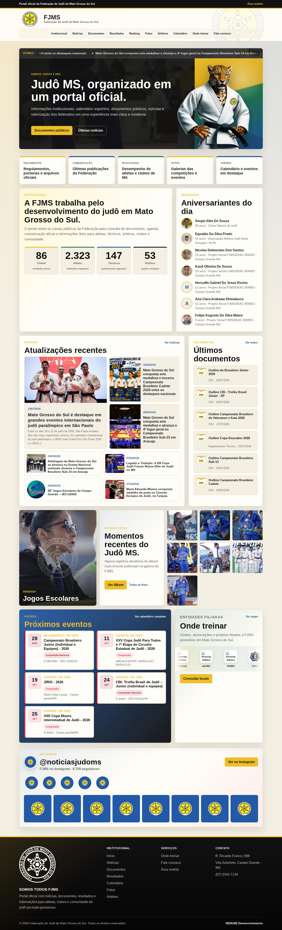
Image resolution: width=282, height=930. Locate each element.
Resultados (117, 33)
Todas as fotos (138, 584)
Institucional (59, 33)
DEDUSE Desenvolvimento (244, 923)
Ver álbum (115, 585)
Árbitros (163, 33)
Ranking (134, 33)
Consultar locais (196, 678)
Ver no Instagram (241, 762)
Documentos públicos (51, 130)
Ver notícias (172, 342)
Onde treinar (201, 33)
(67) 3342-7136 (227, 874)
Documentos (96, 33)
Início (111, 856)
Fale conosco (222, 33)
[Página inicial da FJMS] (37, 864)
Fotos (148, 33)
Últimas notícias (90, 130)
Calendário (180, 33)
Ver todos (251, 342)
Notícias (77, 33)
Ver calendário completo (150, 616)
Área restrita (255, 3)
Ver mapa (252, 616)
